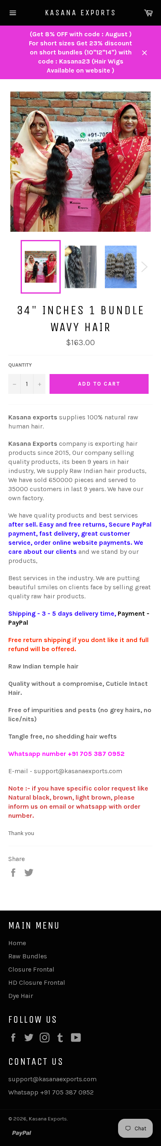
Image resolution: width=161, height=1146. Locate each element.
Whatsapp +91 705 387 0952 (51, 1092)
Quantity (20, 365)
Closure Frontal (31, 969)
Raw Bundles (27, 956)
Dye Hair (20, 996)
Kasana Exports (80, 12)
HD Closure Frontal (36, 982)
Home (17, 943)
